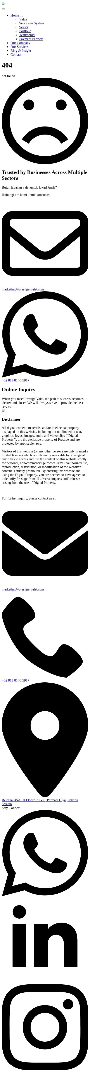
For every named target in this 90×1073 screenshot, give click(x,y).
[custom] (45, 895)
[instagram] (45, 1069)
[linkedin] (45, 982)
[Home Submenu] (20, 16)
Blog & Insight (20, 50)
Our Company (20, 43)
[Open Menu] (3, 9)
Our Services (19, 47)
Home (14, 15)
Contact (15, 54)
